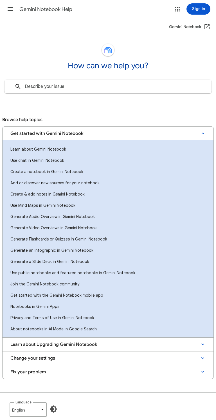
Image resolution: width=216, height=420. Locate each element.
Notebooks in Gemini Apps (34, 306)
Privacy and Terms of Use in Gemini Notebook (52, 317)
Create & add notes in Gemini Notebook (47, 194)
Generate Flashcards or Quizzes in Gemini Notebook (58, 239)
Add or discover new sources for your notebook (55, 182)
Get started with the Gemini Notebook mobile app (56, 295)
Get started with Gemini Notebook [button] (47, 133)
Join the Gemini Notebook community (45, 284)
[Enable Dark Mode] (53, 409)
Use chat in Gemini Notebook (37, 160)
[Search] (18, 86)
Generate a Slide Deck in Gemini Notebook (49, 261)
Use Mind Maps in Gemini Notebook (42, 205)
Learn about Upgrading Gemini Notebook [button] (53, 344)
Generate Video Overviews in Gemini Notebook (53, 227)
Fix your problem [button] (28, 372)
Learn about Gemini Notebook (38, 149)
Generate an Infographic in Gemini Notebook (51, 250)
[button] (10, 9)
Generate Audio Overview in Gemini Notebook (52, 216)
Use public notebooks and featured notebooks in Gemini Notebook (72, 272)
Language (23, 402)
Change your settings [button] (32, 358)
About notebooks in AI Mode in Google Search (53, 329)
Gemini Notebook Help (45, 9)
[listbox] (28, 409)
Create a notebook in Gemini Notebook (46, 171)
